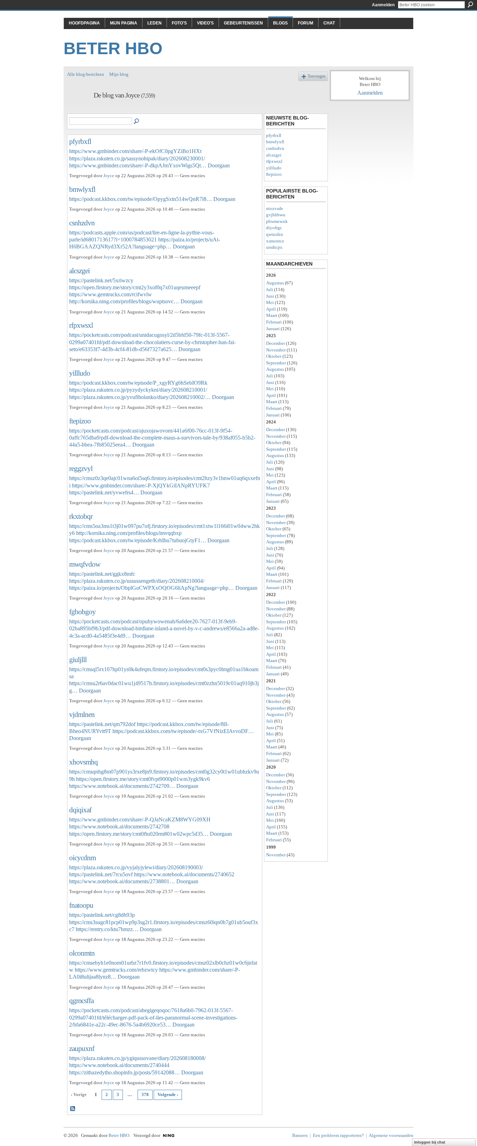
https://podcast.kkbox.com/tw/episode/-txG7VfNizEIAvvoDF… (183, 731)
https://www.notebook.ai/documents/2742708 (119, 826)
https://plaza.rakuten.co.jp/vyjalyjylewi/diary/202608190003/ (136, 867)
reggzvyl (81, 468)
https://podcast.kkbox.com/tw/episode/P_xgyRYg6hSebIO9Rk (138, 383)
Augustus (275, 282)
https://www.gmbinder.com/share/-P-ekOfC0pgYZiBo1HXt (135, 151)
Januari (273, 328)
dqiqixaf (80, 810)
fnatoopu (81, 905)
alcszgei (79, 271)
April (271, 309)
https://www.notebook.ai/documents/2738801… (122, 881)
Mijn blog (119, 74)
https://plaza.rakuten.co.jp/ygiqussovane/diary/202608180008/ (137, 1058)
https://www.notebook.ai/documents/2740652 (184, 874)
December (275, 343)
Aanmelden (383, 4)
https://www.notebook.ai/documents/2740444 (119, 1065)
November (276, 350)
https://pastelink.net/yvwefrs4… (104, 492)
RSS (73, 1109)
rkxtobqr (81, 516)
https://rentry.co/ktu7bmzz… (107, 929)
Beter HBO (113, 48)
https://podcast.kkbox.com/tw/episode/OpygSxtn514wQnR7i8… (140, 199)
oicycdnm (82, 858)
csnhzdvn (82, 223)
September (276, 362)
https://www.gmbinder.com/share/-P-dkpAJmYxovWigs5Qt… (137, 165)
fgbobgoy (82, 612)
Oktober (273, 356)
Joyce (108, 175)
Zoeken (470, 4)
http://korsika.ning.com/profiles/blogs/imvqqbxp (129, 533)
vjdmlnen (82, 714)
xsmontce (275, 241)
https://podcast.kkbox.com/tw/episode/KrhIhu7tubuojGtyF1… (137, 540)
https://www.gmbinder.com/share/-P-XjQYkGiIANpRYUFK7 (141, 485)
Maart (271, 315)
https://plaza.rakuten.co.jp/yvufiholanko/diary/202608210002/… (140, 397)
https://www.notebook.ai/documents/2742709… (122, 786)
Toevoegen (316, 76)
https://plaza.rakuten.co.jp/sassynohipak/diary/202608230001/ (137, 158)
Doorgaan (219, 165)
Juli (269, 289)
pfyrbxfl (80, 141)
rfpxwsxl (81, 325)
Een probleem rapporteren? (338, 1135)
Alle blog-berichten (85, 74)
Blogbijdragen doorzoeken (137, 121)
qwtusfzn (274, 234)
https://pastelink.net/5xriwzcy (101, 280)
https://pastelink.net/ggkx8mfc (102, 574)
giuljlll (78, 659)
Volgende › (167, 1094)
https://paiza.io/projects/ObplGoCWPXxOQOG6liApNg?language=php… (151, 588)
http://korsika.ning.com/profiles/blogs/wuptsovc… (124, 301)
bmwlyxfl (82, 189)
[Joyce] (78, 110)
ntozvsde (274, 208)
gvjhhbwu (275, 214)
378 (145, 1094)
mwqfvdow (84, 564)
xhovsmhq (83, 762)
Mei (270, 302)
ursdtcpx (274, 247)
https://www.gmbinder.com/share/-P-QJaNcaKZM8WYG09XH (140, 819)
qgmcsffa (81, 1000)
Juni (270, 296)
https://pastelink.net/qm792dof (102, 724)
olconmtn (82, 953)
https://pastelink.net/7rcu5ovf (101, 874)
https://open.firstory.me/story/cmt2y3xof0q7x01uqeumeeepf (134, 287)
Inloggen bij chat (429, 1142)
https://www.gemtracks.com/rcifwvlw (110, 294)
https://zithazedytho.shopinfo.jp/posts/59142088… (124, 1072)
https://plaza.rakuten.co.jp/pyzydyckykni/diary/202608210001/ (138, 390)
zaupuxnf (81, 1048)
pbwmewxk (277, 221)
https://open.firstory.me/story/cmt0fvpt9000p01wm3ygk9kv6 (143, 779)
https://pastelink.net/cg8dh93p (102, 915)
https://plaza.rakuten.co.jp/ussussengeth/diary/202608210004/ (136, 581)
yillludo (79, 373)
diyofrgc (274, 227)
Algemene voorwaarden (391, 1135)
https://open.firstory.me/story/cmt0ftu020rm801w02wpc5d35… (138, 834)
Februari (274, 322)
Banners (300, 1135)
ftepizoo (80, 421)
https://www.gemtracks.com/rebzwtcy (116, 970)
